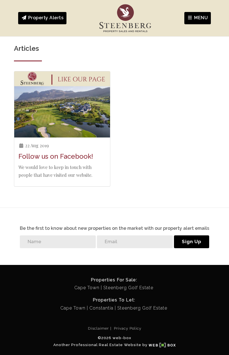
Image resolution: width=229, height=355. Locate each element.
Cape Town (86, 287)
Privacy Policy (127, 328)
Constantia (101, 308)
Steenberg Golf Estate (128, 287)
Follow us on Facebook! (55, 156)
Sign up (191, 241)
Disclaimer (98, 328)
